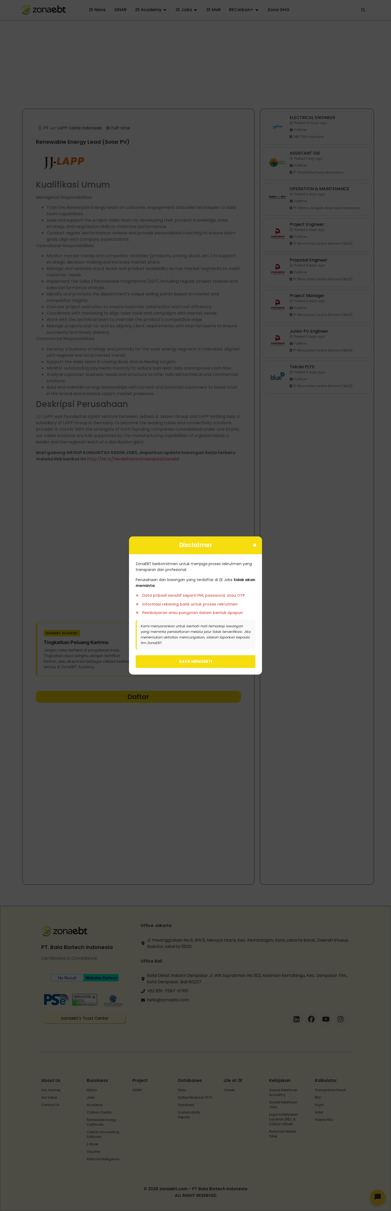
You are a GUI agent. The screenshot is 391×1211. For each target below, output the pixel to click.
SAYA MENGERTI (195, 661)
